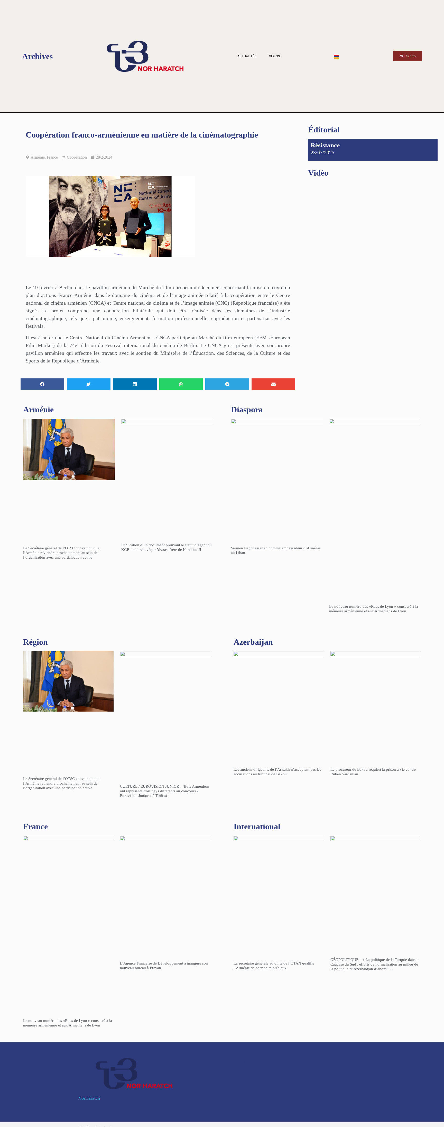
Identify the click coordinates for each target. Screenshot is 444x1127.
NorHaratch (89, 1098)
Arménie (38, 157)
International (257, 826)
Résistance (325, 145)
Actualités (246, 56)
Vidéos (274, 56)
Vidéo (318, 172)
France (52, 157)
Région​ (35, 642)
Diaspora (247, 409)
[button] (42, 384)
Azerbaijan (253, 642)
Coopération (77, 157)
